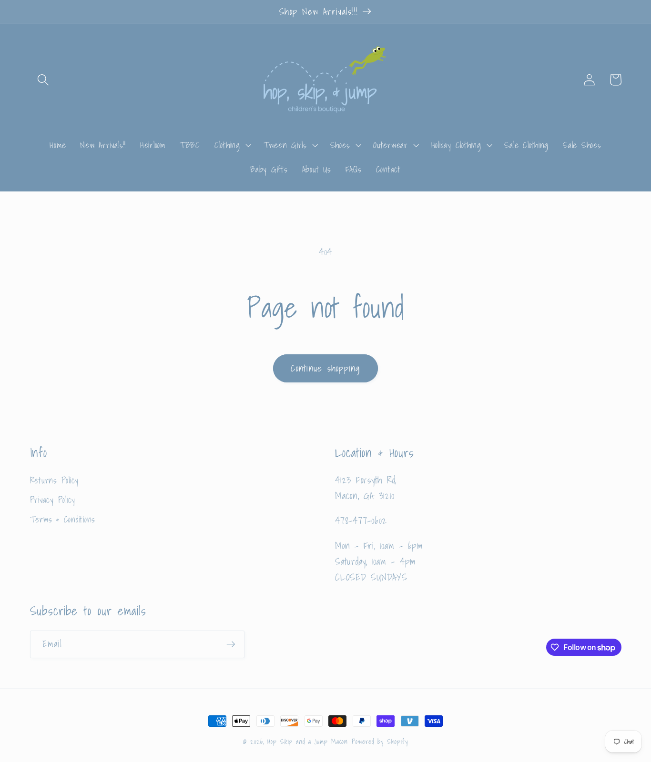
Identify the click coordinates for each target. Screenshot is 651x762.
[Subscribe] (231, 644)
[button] (43, 80)
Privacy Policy (53, 500)
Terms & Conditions (63, 519)
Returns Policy (54, 480)
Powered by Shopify (380, 741)
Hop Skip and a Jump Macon (307, 741)
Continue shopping (325, 368)
